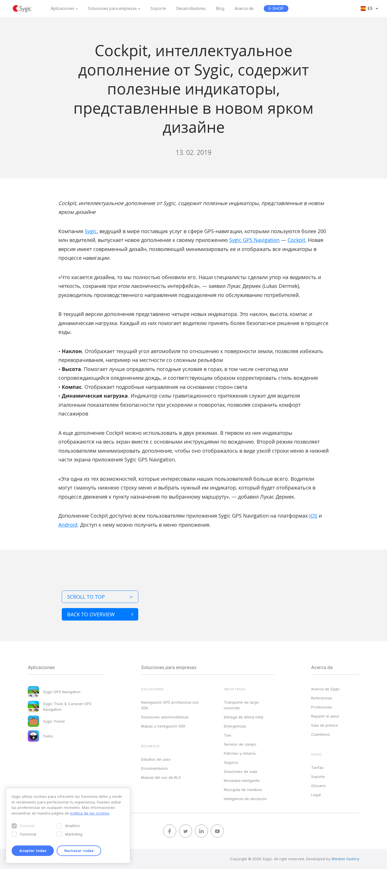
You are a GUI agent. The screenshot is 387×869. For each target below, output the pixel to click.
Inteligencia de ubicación (245, 798)
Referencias (321, 698)
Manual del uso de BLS (161, 777)
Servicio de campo (240, 744)
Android (67, 524)
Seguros (231, 762)
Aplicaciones (62, 8)
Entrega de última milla (243, 717)
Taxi (227, 735)
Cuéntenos (320, 734)
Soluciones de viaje (241, 771)
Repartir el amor (325, 716)
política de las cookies (89, 813)
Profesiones (321, 707)
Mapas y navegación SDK (163, 726)
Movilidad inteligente (242, 780)
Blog (220, 8)
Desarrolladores (191, 8)
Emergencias (235, 726)
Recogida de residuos (243, 789)
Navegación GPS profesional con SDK (170, 705)
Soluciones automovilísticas (165, 717)
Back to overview (91, 614)
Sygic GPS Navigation (254, 240)
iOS (313, 515)
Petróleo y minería (240, 753)
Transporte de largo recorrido (241, 705)
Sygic (91, 231)
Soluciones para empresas (112, 8)
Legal (316, 794)
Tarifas (317, 767)
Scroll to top (86, 596)
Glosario (318, 785)
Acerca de (244, 8)
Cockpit (296, 240)
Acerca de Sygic (325, 689)
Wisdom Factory (345, 859)
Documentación (154, 768)
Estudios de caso (156, 759)
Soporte (158, 8)
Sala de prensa (324, 725)
